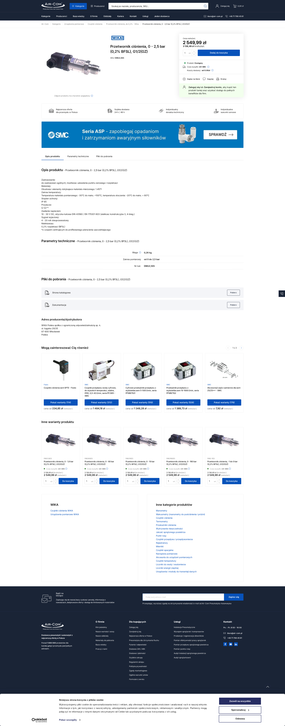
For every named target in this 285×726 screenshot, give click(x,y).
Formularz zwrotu (136, 679)
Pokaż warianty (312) (101, 402)
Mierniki (160, 546)
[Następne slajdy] (241, 348)
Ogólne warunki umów (138, 675)
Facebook (225, 644)
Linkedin (236, 644)
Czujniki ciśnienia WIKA (61, 510)
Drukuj (223, 79)
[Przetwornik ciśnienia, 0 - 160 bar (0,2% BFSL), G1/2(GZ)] (183, 444)
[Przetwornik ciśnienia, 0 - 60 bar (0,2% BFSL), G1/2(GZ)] (102, 444)
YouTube (230, 644)
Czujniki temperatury (166, 561)
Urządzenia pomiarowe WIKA (64, 514)
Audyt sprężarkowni (182, 657)
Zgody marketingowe (138, 671)
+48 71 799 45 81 (236, 16)
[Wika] (117, 41)
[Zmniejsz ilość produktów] (194, 54)
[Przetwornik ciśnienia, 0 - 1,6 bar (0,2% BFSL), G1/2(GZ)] (61, 444)
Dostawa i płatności (137, 653)
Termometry (162, 521)
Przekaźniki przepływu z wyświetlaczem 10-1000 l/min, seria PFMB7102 (182, 390)
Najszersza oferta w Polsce (140, 636)
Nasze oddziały (102, 636)
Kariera (120, 16)
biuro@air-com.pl (215, 16)
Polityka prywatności (138, 666)
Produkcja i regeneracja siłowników (189, 636)
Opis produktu (52, 156)
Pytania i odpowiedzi (138, 645)
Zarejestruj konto (213, 87)
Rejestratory (162, 543)
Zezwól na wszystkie (240, 701)
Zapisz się (234, 597)
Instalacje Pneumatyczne (184, 627)
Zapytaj (210, 79)
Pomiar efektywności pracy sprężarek (190, 640)
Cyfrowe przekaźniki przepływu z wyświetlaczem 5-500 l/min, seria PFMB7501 (141, 390)
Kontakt (133, 16)
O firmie (94, 16)
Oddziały (107, 16)
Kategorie (79, 6)
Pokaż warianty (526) (183, 402)
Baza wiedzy (78, 16)
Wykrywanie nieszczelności (169, 528)
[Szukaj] (205, 6)
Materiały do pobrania (105, 640)
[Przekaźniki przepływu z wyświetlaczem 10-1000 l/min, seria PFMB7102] (183, 370)
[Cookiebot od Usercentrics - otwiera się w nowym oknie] (39, 720)
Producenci (99, 6)
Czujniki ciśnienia (164, 518)
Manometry (161, 510)
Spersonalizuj (238, 710)
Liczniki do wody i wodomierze (171, 564)
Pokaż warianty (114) (60, 402)
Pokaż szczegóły (68, 720)
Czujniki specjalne (164, 550)
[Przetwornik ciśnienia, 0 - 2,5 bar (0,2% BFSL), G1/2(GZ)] (73, 63)
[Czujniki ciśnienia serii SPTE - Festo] (60, 370)
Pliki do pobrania (104, 156)
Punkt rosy (161, 535)
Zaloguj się (194, 87)
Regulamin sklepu (136, 662)
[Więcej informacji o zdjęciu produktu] (92, 96)
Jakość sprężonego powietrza (170, 532)
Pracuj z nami (101, 649)
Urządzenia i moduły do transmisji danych (176, 571)
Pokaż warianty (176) (224, 402)
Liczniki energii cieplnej (167, 568)
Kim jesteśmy (101, 627)
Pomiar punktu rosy (182, 649)
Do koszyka (68, 481)
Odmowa (240, 718)
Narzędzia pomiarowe (166, 553)
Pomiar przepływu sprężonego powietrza (191, 645)
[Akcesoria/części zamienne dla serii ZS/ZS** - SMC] (224, 370)
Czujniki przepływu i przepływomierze (174, 539)
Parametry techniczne (78, 156)
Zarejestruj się (135, 631)
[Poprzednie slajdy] (228, 348)
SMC (86, 385)
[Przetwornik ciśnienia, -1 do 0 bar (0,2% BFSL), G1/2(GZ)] (224, 444)
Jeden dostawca (161, 16)
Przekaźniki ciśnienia (166, 525)
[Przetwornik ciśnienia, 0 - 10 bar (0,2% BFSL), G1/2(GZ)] (142, 444)
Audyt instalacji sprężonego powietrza (190, 653)
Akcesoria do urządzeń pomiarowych (174, 557)
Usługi (145, 16)
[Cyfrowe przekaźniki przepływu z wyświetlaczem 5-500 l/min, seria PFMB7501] (142, 370)
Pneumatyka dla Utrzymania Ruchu (144, 640)
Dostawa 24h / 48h (137, 649)
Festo (46, 385)
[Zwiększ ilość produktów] (194, 51)
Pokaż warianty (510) (142, 402)
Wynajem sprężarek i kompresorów (189, 631)
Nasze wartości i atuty (105, 631)
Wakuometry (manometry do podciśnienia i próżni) (180, 514)
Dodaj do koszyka (219, 52)
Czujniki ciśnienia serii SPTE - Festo (60, 388)
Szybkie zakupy (136, 657)
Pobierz (233, 292)
